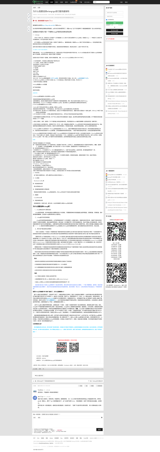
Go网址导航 (73, 2)
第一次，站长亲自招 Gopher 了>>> (43, 21)
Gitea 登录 (115, 33)
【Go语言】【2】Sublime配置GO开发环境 (117, 69)
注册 (121, 2)
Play (61, 438)
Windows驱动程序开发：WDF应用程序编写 (117, 184)
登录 (126, 2)
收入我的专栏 (39, 375)
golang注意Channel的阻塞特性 (115, 174)
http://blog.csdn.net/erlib (48, 25)
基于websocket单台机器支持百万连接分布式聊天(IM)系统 (117, 74)
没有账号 (56, 414)
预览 (39, 417)
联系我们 (72, 438)
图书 (66, 2)
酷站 (81, 438)
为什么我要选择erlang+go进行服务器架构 (52, 360)
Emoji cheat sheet (61, 431)
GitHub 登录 (115, 30)
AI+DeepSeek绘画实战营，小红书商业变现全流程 (117, 79)
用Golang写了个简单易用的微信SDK (46, 381)
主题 (46, 2)
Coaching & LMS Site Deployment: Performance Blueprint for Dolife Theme (117, 209)
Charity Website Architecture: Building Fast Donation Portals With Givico (117, 102)
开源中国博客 (45, 356)
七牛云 (61, 443)
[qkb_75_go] (35, 398)
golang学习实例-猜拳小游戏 (114, 177)
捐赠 (77, 438)
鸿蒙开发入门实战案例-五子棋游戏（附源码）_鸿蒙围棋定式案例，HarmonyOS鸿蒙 (117, 84)
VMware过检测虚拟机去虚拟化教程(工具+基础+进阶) (117, 190)
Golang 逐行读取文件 (97, 381)
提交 (99, 429)
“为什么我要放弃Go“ (51, 300)
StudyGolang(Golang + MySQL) (46, 443)
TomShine (40, 390)
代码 (81, 386)
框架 (92, 386)
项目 (56, 2)
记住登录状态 (111, 19)
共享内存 (99, 386)
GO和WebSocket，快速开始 (114, 182)
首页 (34, 7)
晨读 (47, 438)
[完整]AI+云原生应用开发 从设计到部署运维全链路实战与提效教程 (117, 107)
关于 (34, 438)
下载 (80, 2)
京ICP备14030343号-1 (38, 449)
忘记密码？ (120, 25)
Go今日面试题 (111, 39)
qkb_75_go (40, 396)
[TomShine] (35, 391)
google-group (50, 298)
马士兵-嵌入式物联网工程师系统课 (115, 89)
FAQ (38, 438)
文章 (51, 2)
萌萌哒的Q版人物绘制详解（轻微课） (116, 193)
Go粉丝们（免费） (122, 287)
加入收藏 (35, 369)
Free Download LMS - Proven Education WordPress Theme (117, 112)
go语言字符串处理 (112, 179)
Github (51, 438)
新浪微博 (57, 438)
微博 (40, 369)
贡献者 (42, 438)
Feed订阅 (86, 438)
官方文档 (87, 2)
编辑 (34, 417)
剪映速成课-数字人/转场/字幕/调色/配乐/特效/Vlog (117, 97)
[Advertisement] (117, 51)
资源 (61, 2)
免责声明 (66, 438)
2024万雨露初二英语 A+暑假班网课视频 (117, 92)
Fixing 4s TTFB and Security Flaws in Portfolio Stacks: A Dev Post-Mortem (117, 204)
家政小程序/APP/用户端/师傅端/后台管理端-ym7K (117, 199)
